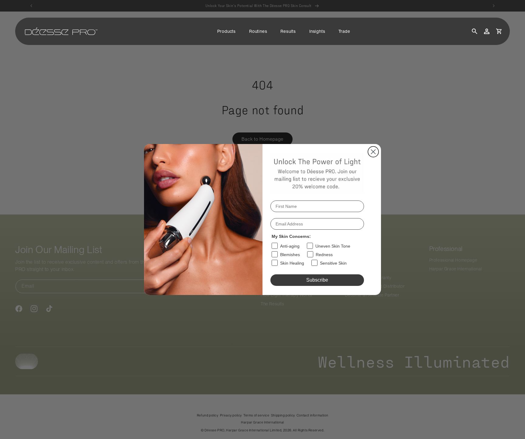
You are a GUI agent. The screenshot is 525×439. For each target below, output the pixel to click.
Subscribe (317, 280)
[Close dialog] (373, 151)
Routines (258, 31)
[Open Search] (474, 31)
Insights (317, 31)
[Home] (61, 31)
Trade (344, 31)
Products (226, 31)
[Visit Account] (487, 31)
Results (288, 31)
